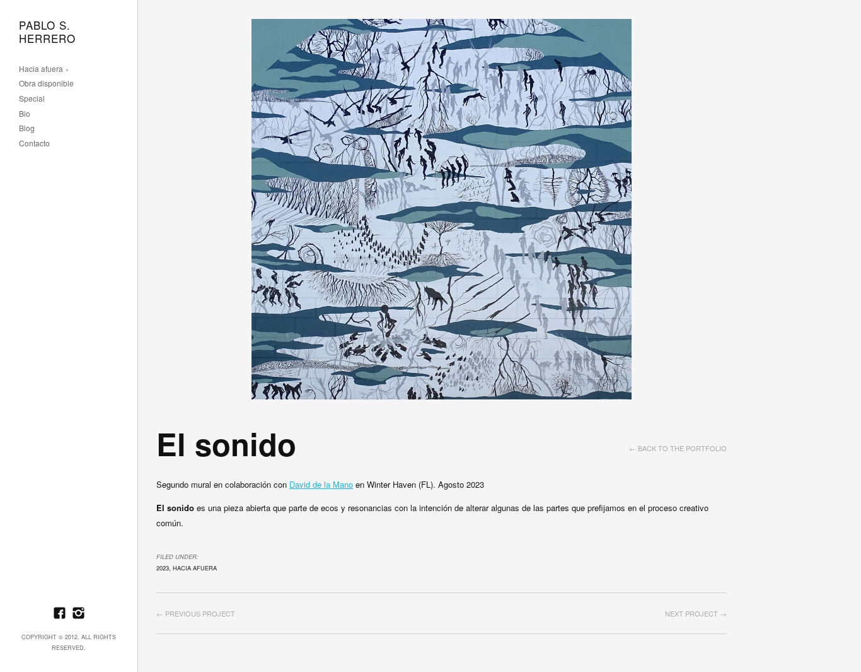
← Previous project (195, 613)
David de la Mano (321, 484)
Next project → (696, 613)
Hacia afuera (41, 69)
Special (32, 98)
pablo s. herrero (47, 32)
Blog (27, 128)
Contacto (34, 143)
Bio (24, 114)
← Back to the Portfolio (678, 448)
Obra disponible (46, 83)
